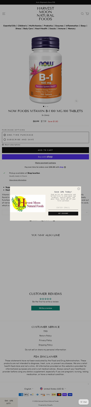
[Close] (78, 188)
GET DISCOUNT (63, 213)
